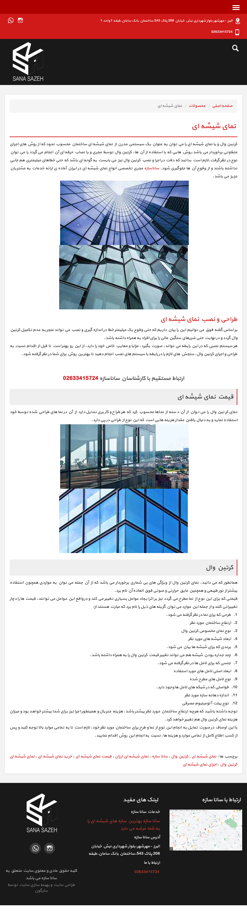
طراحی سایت (63, 885)
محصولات (197, 106)
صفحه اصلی (222, 106)
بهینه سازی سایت (34, 885)
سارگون (41, 891)
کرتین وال (179, 756)
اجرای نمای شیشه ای (200, 764)
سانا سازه (160, 756)
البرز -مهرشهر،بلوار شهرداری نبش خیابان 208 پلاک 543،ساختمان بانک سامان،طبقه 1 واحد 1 (124, 853)
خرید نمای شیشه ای (55, 756)
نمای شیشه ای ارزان (132, 756)
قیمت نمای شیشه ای (93, 756)
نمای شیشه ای (203, 756)
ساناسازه (151, 168)
